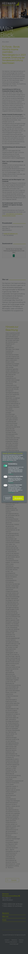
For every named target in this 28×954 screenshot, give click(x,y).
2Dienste (11, 492)
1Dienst (10, 474)
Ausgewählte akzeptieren (8, 498)
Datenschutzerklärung (8, 461)
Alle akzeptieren (18, 498)
